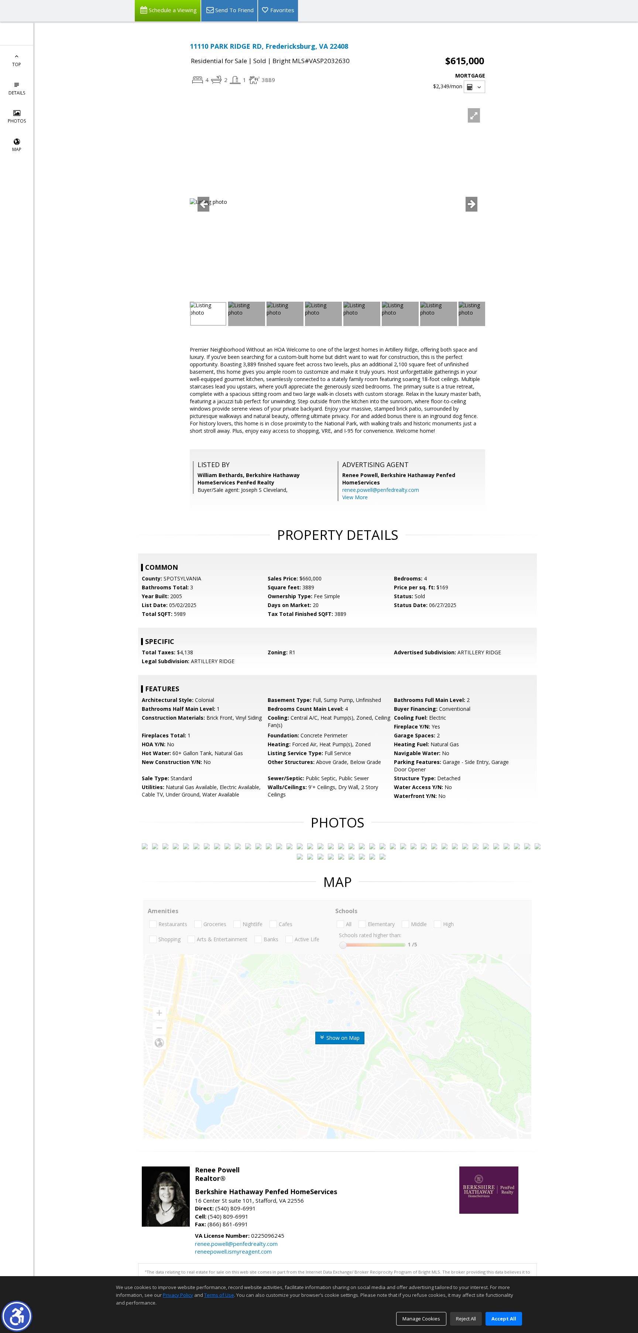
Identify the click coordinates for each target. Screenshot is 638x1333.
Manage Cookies (421, 1318)
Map (16, 149)
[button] (17, 1316)
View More (355, 497)
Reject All (466, 1318)
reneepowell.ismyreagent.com (233, 1251)
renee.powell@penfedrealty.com (380, 489)
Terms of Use (219, 1295)
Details (16, 93)
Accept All (503, 1318)
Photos (17, 121)
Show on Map (342, 1037)
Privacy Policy (178, 1295)
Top (16, 64)
